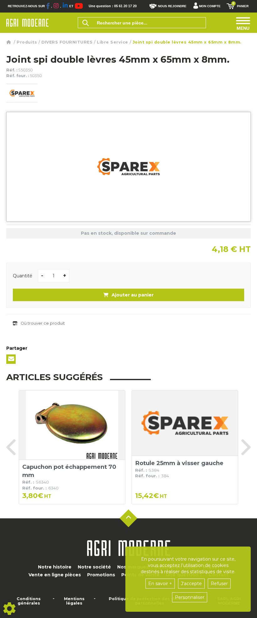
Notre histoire (54, 567)
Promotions (101, 575)
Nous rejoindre (172, 6)
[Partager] (11, 359)
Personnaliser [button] (189, 597)
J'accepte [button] (191, 583)
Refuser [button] (219, 583)
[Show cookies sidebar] (9, 608)
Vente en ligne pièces (55, 575)
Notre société (94, 567)
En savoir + (160, 583)
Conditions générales (29, 601)
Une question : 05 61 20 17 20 (113, 6)
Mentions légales (74, 601)
